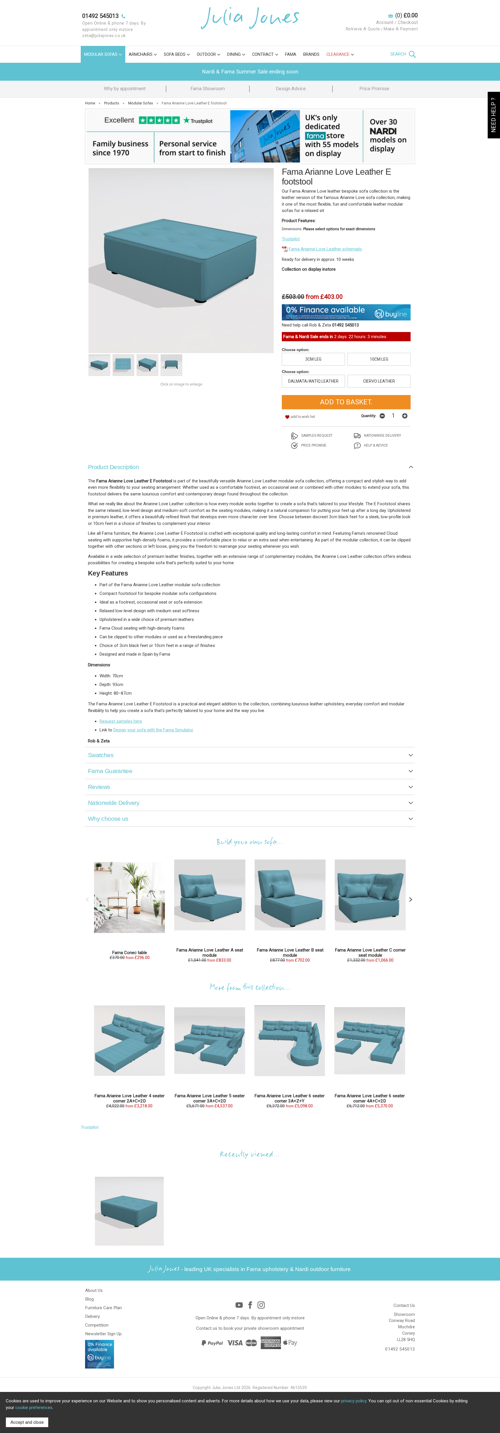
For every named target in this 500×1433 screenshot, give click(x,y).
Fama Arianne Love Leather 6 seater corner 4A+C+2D (369, 1098)
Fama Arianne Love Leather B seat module (290, 952)
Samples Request (316, 436)
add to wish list (303, 417)
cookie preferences (33, 1407)
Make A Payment (401, 29)
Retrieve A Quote (363, 29)
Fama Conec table (129, 952)
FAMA (290, 54)
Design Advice (291, 88)
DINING (234, 54)
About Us (94, 1290)
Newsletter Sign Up (103, 1333)
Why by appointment (125, 88)
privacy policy (353, 1401)
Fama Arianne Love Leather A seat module (209, 952)
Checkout (408, 22)
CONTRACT (263, 54)
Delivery (92, 1316)
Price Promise (374, 88)
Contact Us (404, 1305)
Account (385, 22)
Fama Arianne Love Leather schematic (325, 249)
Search (398, 54)
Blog (89, 1299)
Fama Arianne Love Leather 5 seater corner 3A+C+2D (209, 1098)
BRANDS (311, 54)
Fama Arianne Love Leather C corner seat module (370, 952)
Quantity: (368, 415)
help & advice (375, 445)
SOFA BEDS (174, 54)
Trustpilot (291, 238)
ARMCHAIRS (140, 54)
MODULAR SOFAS (100, 54)
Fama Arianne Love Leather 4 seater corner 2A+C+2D (129, 1098)
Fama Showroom (207, 88)
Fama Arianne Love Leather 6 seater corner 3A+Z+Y (289, 1098)
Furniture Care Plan (103, 1307)
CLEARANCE (338, 54)
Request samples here (121, 721)
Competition (97, 1325)
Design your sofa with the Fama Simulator (153, 730)
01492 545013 (400, 1349)
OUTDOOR (206, 54)
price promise (313, 445)
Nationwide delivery (382, 436)
